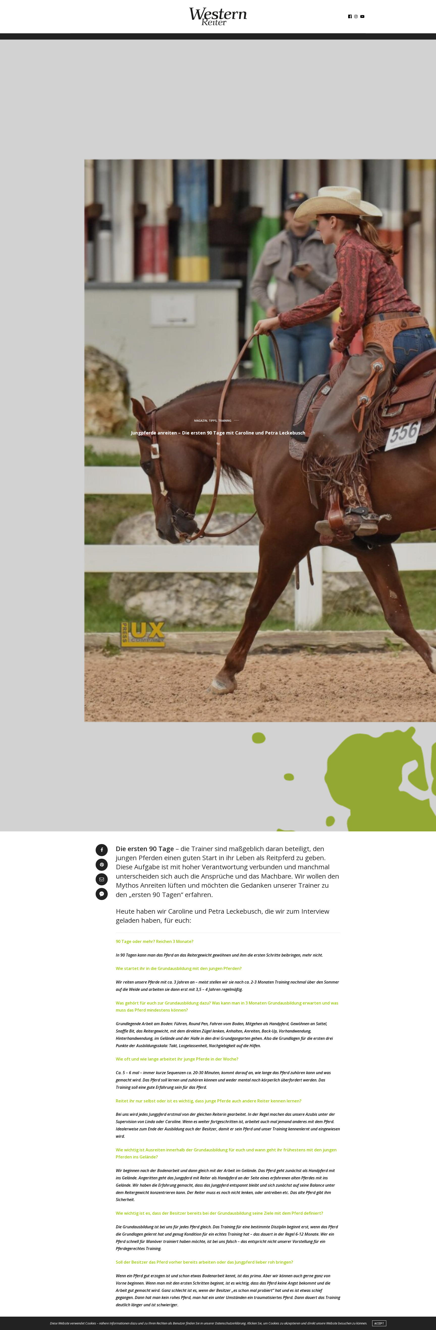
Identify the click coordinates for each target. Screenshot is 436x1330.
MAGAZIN (200, 420)
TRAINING (224, 420)
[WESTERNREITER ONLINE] (218, 16)
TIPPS (213, 420)
